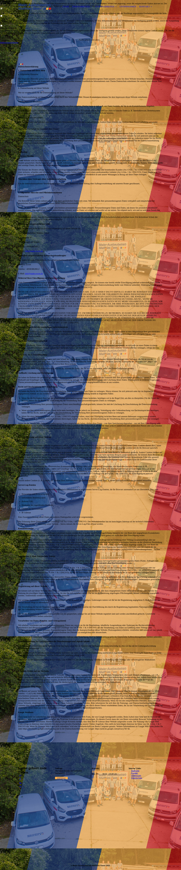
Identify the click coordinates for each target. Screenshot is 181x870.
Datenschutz (136, 778)
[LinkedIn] (20, 783)
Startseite (135, 771)
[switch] (1, 16)
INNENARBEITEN (81, 6)
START (66, 6)
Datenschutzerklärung (9, 42)
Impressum (136, 775)
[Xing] (20, 787)
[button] (90, 35)
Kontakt (134, 773)
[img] (34, 6)
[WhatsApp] (20, 775)
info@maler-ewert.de (34, 251)
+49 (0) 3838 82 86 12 (106, 771)
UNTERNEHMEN (128, 6)
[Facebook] (20, 779)
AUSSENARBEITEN (104, 6)
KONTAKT (144, 6)
